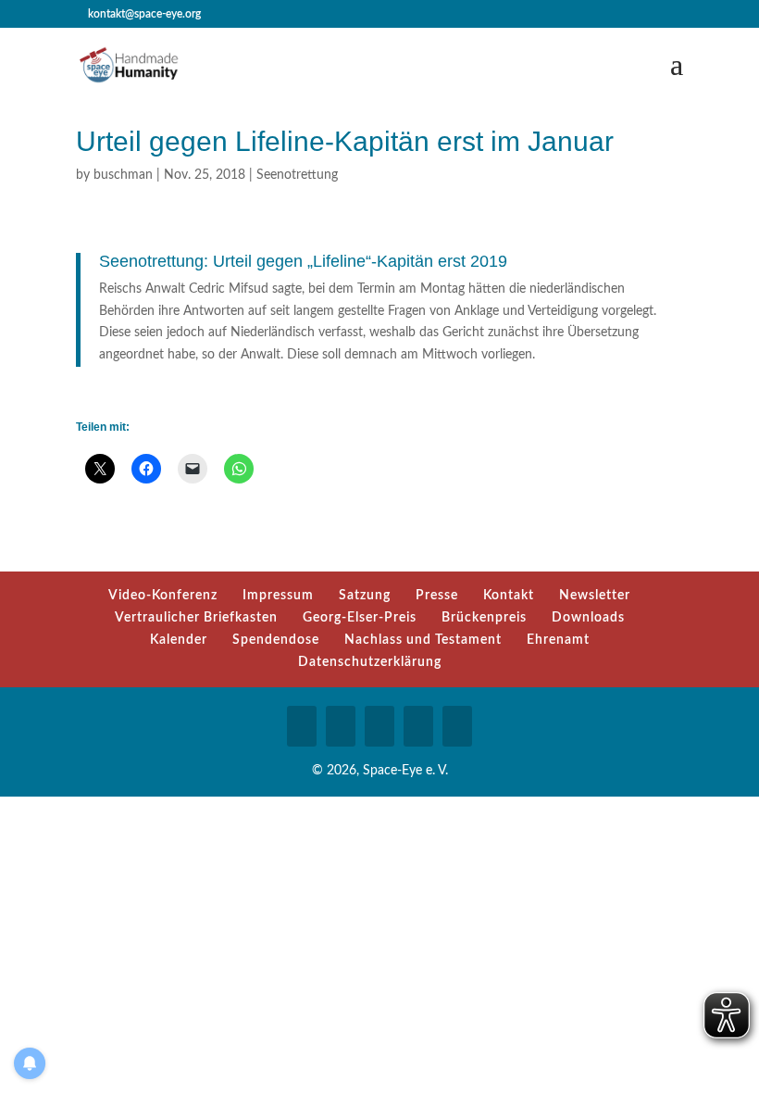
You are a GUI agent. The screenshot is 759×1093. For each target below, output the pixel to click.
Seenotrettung (297, 175)
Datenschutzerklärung (370, 662)
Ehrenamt (558, 640)
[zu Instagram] (340, 726)
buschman (123, 175)
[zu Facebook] (302, 726)
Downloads (588, 617)
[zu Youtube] (379, 726)
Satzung (365, 595)
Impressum (278, 595)
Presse (437, 595)
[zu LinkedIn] (418, 726)
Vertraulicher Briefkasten (196, 617)
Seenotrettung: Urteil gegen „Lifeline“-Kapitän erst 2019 (303, 261)
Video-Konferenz (163, 595)
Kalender (178, 640)
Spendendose (275, 640)
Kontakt (508, 595)
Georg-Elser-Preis (360, 617)
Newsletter (594, 595)
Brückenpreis (484, 617)
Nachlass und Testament (423, 640)
